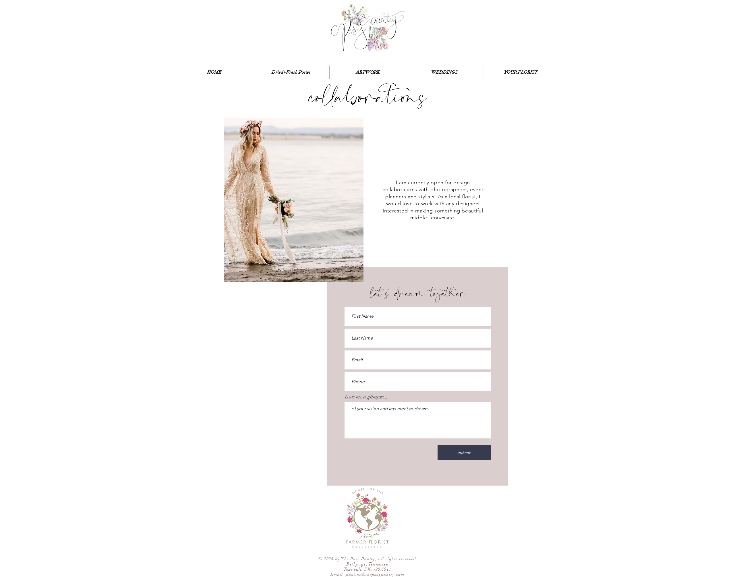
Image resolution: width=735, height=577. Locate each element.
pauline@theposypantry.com (375, 574)
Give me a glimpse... (366, 396)
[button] (293, 200)
